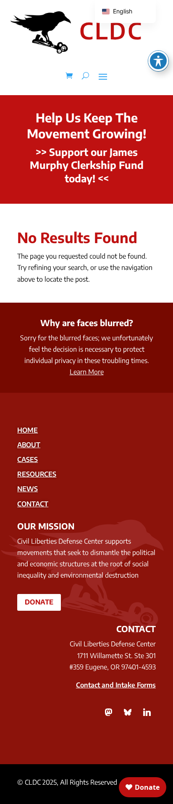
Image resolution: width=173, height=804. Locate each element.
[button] (103, 76)
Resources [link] (36, 474)
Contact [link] (32, 504)
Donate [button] (39, 602)
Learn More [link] (87, 372)
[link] (69, 76)
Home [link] (27, 430)
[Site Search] (85, 76)
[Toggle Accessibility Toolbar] (158, 61)
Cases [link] (27, 459)
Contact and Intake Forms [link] (116, 685)
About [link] (28, 445)
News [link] (27, 489)
